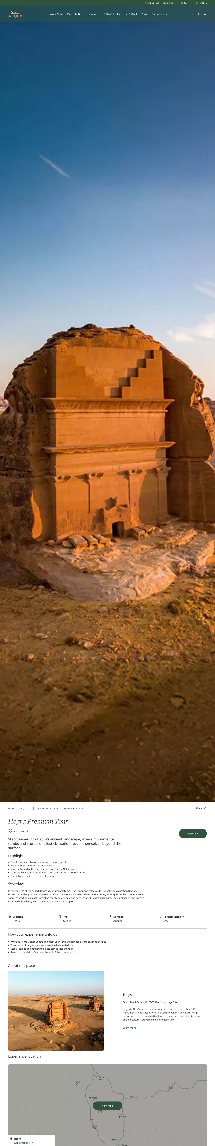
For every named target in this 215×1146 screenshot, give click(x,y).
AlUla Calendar (112, 14)
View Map (107, 1105)
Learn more (129, 1027)
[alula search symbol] (193, 14)
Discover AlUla (55, 14)
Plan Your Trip (159, 14)
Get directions (22, 1142)
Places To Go (74, 14)
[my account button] (199, 14)
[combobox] (180, 2)
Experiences (92, 14)
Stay (144, 14)
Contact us (168, 2)
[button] (205, 14)
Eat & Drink (131, 14)
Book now (192, 833)
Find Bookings (152, 2)
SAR (186, 2)
